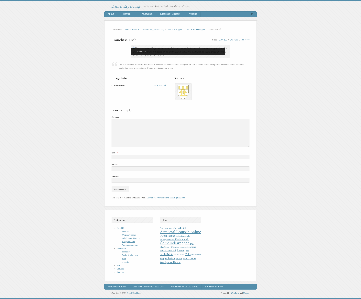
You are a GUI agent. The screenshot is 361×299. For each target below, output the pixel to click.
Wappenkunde (128, 241)
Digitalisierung (167, 235)
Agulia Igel (173, 228)
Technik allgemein (130, 255)
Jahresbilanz (164, 247)
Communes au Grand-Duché (184, 287)
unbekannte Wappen (131, 238)
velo (124, 258)
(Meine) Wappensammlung (153, 29)
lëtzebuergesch (178, 247)
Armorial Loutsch (117, 287)
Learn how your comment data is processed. (166, 197)
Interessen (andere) (170, 14)
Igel (191, 243)
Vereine (193, 14)
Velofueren (147, 14)
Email (115, 165)
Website (115, 176)
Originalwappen (129, 234)
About (111, 14)
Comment (116, 117)
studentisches (179, 254)
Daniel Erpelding (125, 6)
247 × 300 (234, 40)
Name (115, 153)
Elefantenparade (183, 235)
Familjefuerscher (167, 239)
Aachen (164, 228)
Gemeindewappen (175, 242)
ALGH (182, 228)
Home (126, 29)
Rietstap (181, 250)
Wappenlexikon (167, 258)
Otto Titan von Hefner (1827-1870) (148, 287)
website (125, 261)
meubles (125, 231)
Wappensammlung (130, 244)
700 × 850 (245, 40)
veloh (193, 254)
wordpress (189, 258)
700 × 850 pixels (160, 85)
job (118, 265)
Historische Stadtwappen (195, 29)
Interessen (121, 248)
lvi (171, 247)
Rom (187, 250)
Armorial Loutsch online (180, 231)
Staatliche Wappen (175, 29)
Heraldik (127, 14)
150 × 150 (223, 40)
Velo (188, 254)
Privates (120, 268)
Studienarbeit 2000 (214, 287)
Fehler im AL (182, 239)
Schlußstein (166, 254)
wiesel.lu (179, 258)
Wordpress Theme (170, 262)
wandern (198, 255)
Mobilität (126, 251)
